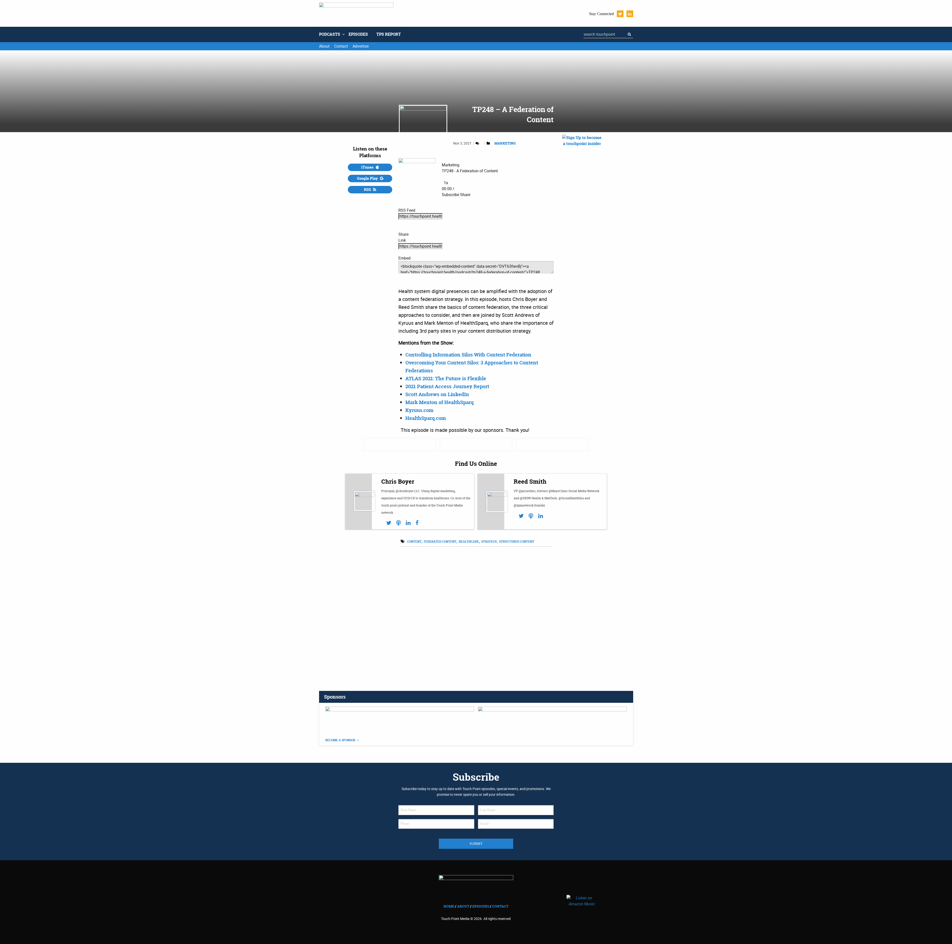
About (324, 46)
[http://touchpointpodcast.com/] (531, 516)
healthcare (469, 541)
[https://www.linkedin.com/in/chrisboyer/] (408, 523)
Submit (476, 844)
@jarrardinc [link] (527, 491)
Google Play (368, 178)
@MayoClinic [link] (558, 491)
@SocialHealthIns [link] (571, 498)
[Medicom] (552, 444)
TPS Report (388, 34)
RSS (368, 189)
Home (449, 906)
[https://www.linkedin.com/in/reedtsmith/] (540, 516)
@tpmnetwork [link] (524, 505)
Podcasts (329, 34)
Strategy (489, 541)
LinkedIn (629, 13)
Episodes (358, 34)
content (414, 541)
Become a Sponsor (340, 740)
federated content (440, 541)
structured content (516, 541)
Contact (341, 46)
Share (465, 195)
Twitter (620, 13)
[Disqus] (476, 613)
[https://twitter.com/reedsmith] (521, 516)
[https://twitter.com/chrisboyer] (388, 523)
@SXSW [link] (525, 498)
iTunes (368, 167)
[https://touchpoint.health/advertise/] (399, 719)
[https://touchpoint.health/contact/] (582, 193)
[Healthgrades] (476, 444)
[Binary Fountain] (400, 444)
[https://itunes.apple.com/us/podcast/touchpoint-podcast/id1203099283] (552, 719)
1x (446, 183)
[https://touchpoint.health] (398, 523)
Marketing (505, 143)
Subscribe (450, 195)
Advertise (361, 46)
